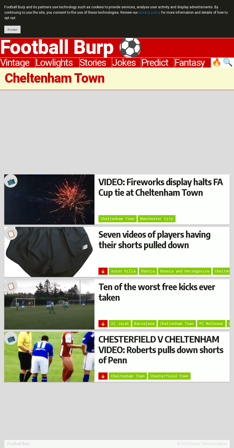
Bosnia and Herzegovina (184, 271)
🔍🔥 (223, 63)
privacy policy (149, 12)
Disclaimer (219, 444)
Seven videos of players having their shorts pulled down (154, 239)
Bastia (148, 271)
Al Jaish (120, 323)
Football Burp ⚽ (71, 48)
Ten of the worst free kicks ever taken (156, 291)
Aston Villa (123, 271)
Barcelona (144, 323)
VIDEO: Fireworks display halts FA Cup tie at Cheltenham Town (160, 186)
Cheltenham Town (117, 218)
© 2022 (183, 444)
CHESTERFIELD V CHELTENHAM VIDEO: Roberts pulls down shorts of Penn (160, 349)
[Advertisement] (117, 132)
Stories (93, 63)
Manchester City (156, 218)
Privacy (194, 444)
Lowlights (53, 63)
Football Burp (18, 444)
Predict (154, 63)
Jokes (124, 63)
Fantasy (189, 63)
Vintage (14, 63)
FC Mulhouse (211, 323)
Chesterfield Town (169, 376)
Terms (206, 444)
